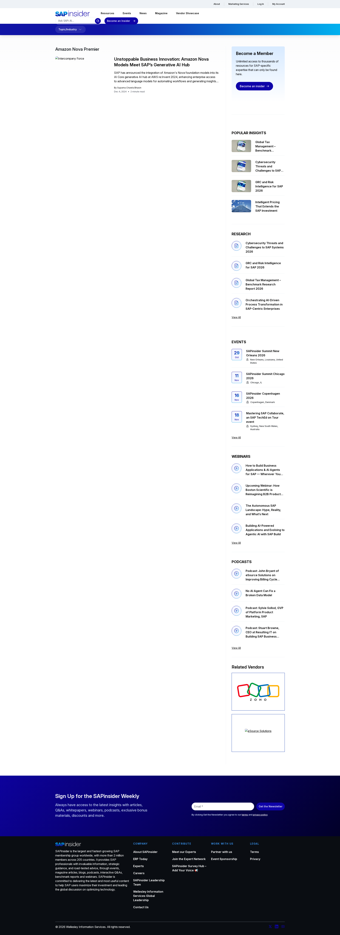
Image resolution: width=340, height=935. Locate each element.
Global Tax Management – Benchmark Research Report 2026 (267, 146)
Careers (138, 873)
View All (236, 317)
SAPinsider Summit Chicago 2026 (265, 376)
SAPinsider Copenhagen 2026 (263, 396)
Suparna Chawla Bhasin (129, 87)
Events (127, 13)
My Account (278, 4)
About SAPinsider (145, 852)
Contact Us (141, 907)
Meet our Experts (184, 852)
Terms (254, 852)
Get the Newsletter (270, 806)
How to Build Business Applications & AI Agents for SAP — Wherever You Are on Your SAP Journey (263, 470)
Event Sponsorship (224, 859)
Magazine (161, 13)
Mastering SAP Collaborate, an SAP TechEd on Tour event (265, 417)
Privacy (255, 859)
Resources (107, 13)
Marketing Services (238, 4)
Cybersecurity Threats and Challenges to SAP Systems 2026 (268, 166)
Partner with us (221, 852)
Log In (260, 4)
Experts (138, 866)
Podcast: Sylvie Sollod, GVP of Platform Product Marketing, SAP (264, 612)
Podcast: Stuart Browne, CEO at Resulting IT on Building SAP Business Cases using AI (262, 632)
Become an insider (252, 86)
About (217, 4)
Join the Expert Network (189, 859)
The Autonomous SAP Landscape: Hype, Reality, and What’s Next (263, 510)
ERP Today (140, 859)
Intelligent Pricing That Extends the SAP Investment (267, 206)
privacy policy (260, 814)
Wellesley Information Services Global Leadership (148, 896)
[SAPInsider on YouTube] (283, 927)
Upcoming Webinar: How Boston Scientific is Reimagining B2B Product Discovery (263, 490)
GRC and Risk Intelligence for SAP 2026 (269, 186)
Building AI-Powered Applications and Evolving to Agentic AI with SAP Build (265, 530)
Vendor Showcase (187, 13)
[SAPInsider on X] (270, 927)
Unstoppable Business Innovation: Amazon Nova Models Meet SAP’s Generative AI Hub (161, 62)
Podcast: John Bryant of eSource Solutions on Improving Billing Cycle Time (262, 575)
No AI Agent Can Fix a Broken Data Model (260, 593)
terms (245, 814)
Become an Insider (118, 20)
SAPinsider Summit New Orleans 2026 (262, 353)
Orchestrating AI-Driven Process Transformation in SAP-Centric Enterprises (264, 304)
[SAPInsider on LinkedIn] (276, 927)
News (143, 13)
